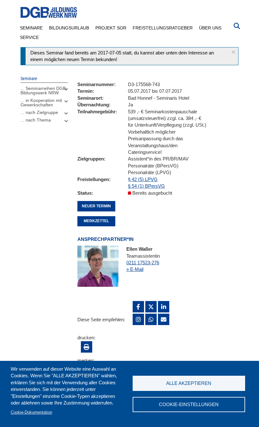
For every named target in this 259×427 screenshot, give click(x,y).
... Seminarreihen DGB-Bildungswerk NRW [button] (44, 90)
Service (29, 37)
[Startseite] (49, 12)
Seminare (31, 27)
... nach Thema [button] (36, 120)
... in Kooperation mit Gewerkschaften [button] (41, 102)
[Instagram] (138, 319)
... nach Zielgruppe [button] (39, 112)
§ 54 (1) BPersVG (146, 186)
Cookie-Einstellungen (189, 404)
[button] (233, 52)
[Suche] (237, 25)
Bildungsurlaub (69, 27)
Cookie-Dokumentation (31, 412)
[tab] (44, 92)
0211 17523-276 (142, 262)
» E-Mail (134, 269)
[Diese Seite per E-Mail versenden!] (163, 319)
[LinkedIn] (163, 306)
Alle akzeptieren (188, 383)
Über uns (210, 27)
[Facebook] (138, 306)
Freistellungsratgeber (163, 27)
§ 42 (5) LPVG (143, 179)
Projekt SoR (110, 27)
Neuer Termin (96, 206)
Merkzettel (96, 221)
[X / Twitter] (151, 306)
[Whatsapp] (151, 319)
